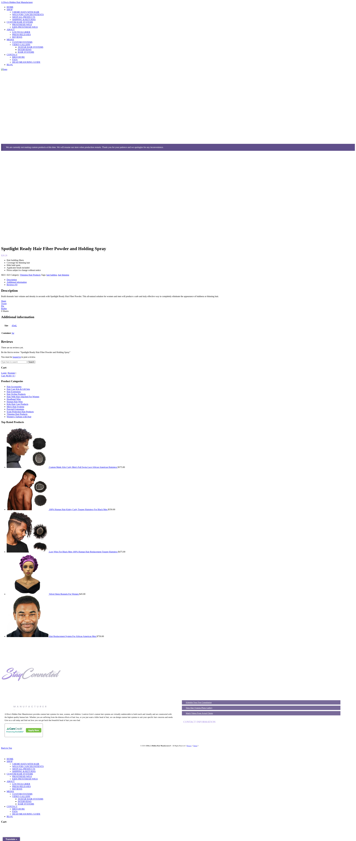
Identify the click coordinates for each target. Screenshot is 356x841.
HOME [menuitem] (10, 759)
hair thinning (63, 275)
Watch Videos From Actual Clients (199, 713)
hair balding (51, 275)
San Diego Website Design (207, 746)
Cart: (8, 376)
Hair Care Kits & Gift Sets (18, 389)
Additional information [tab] (17, 282)
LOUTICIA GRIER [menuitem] (21, 784)
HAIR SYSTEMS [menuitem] (26, 804)
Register (11, 373)
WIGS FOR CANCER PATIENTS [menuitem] (28, 766)
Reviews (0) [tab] (12, 284)
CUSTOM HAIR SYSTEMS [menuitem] (20, 774)
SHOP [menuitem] (10, 761)
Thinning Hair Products (30, 275)
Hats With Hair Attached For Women (23, 396)
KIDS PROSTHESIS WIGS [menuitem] (25, 779)
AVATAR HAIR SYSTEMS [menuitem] (30, 799)
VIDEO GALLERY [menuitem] (21, 796)
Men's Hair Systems (15, 406)
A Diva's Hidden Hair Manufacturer (17, 2)
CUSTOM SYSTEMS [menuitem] (22, 794)
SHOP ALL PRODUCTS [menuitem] (23, 769)
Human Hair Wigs (15, 401)
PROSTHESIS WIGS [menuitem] (22, 776)
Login (3, 373)
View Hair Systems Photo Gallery (199, 708)
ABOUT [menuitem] (11, 781)
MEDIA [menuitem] (10, 791)
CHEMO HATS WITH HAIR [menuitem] (25, 764)
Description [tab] (12, 279)
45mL (14, 325)
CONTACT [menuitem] (12, 806)
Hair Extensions (14, 391)
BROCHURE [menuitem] (18, 809)
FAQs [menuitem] (15, 811)
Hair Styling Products (16, 394)
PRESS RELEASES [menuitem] (21, 786)
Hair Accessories (14, 386)
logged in (17, 357)
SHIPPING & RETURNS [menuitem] (24, 771)
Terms (195, 746)
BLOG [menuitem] (10, 816)
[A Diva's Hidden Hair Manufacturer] (4, 69)
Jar (13, 333)
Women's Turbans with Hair (19, 416)
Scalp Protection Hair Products (20, 411)
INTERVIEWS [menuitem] (24, 801)
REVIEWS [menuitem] (17, 789)
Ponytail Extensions (15, 409)
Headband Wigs (14, 399)
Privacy (189, 746)
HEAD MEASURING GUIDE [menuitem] (26, 814)
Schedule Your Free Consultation (199, 702)
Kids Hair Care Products (17, 404)
